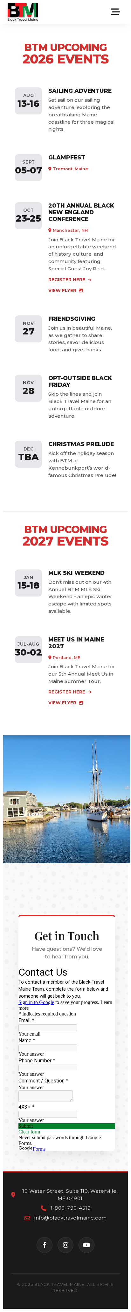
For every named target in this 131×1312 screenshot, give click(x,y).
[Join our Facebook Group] (44, 1245)
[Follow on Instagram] (65, 1245)
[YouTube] (86, 1245)
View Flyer (63, 290)
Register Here (67, 279)
